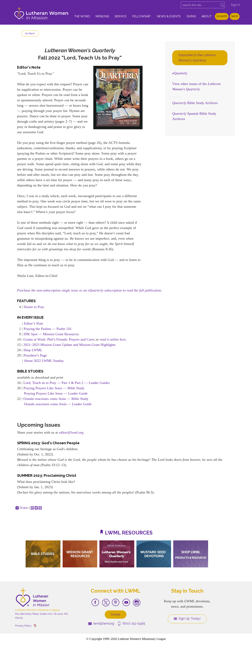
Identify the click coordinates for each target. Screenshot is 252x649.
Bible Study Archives (195, 103)
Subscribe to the (197, 57)
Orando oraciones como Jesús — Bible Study (55, 399)
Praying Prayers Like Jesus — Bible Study (53, 388)
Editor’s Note (33, 323)
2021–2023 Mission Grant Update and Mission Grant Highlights (69, 345)
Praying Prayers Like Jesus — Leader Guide (56, 393)
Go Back (30, 33)
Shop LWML (32, 350)
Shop (234, 16)
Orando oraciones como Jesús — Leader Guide (58, 404)
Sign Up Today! (189, 618)
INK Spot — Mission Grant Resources (51, 334)
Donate (222, 16)
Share (23, 507)
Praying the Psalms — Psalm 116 (47, 329)
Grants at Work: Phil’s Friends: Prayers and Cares (59, 339)
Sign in (235, 5)
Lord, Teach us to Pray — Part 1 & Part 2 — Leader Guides (66, 383)
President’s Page (35, 355)
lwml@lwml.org (103, 623)
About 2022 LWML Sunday (44, 361)
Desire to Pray (34, 307)
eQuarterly (179, 73)
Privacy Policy (23, 625)
